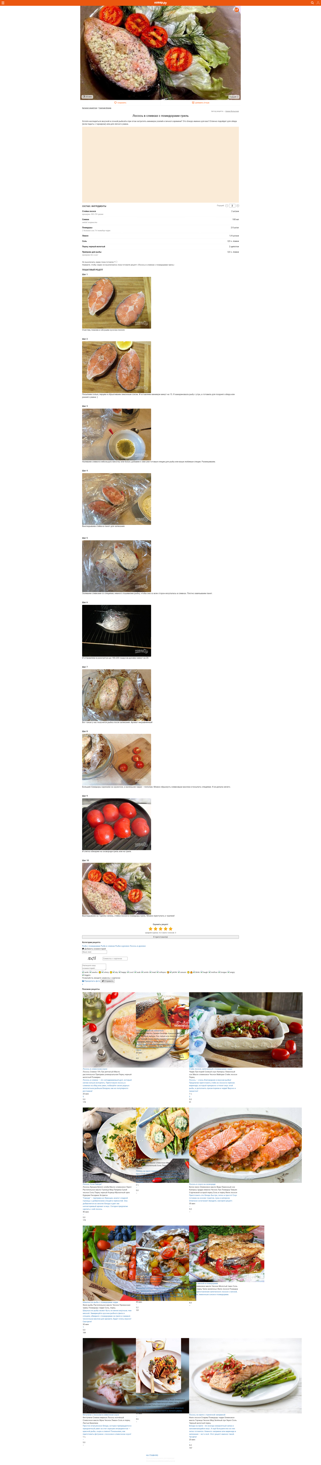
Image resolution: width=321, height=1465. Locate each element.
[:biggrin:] (86, 975)
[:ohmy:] (105, 972)
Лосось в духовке (138, 946)
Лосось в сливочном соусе (95, 1069)
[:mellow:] (213, 972)
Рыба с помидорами (91, 946)
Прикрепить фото (92, 981)
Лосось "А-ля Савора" (92, 1184)
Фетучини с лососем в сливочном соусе (101, 1415)
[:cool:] (130, 972)
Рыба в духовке (122, 946)
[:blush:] (168, 972)
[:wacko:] (94, 972)
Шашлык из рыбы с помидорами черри (100, 1302)
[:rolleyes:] (161, 972)
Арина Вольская (232, 111)
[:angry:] (231, 972)
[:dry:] (115, 972)
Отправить (108, 981)
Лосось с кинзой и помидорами (203, 1283)
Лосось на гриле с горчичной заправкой (207, 1415)
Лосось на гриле (143, 1160)
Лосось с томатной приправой (150, 1031)
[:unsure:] (182, 972)
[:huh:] (188, 972)
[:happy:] (123, 972)
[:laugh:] (204, 972)
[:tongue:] (222, 972)
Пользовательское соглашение (160, 1458)
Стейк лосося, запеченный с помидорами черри (210, 1069)
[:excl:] (191, 972)
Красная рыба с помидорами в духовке (153, 1277)
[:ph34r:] (173, 972)
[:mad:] (152, 972)
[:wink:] (85, 972)
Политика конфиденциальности (160, 1461)
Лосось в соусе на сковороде (202, 1184)
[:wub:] (137, 972)
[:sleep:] (111, 972)
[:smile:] (145, 972)
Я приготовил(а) (160, 937)
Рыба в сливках (108, 946)
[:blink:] (196, 972)
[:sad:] (100, 972)
